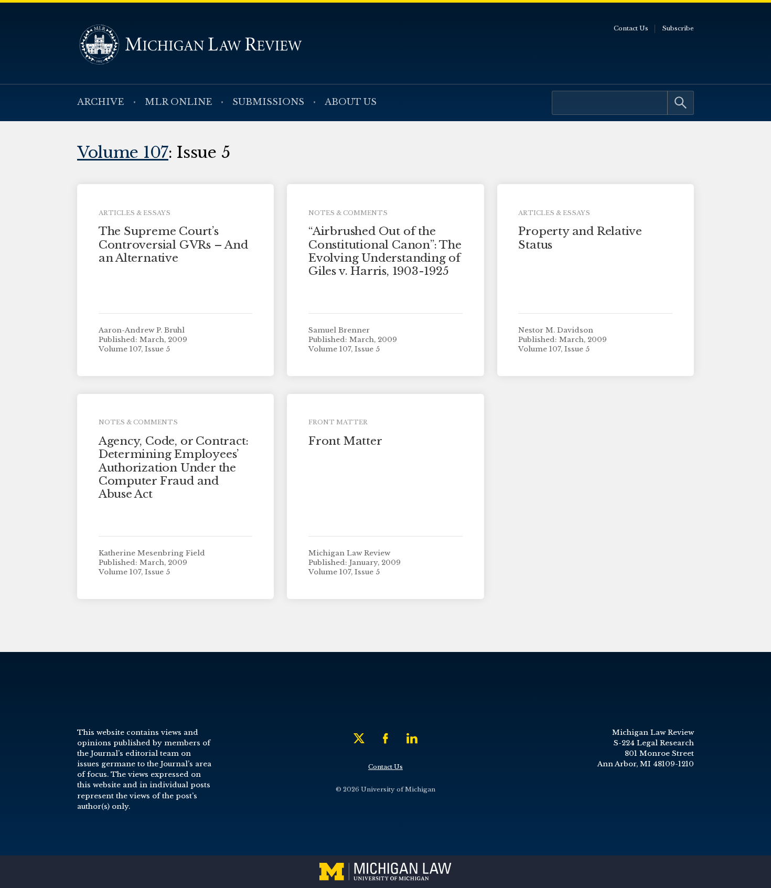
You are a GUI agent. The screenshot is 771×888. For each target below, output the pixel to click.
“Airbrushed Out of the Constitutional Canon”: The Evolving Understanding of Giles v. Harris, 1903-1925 (385, 251)
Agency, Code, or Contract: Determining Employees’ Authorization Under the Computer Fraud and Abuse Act (174, 467)
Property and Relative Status (580, 237)
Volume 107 (122, 152)
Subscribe (678, 28)
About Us (351, 102)
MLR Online (178, 102)
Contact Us (631, 28)
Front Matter (345, 441)
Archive (100, 102)
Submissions (268, 102)
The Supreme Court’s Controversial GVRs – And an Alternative (173, 244)
